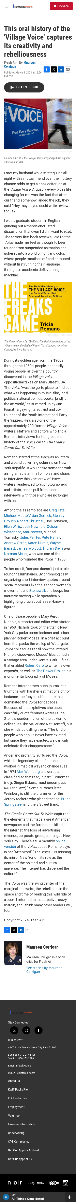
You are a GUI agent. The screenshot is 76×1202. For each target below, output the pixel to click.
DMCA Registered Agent (21, 1073)
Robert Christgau (30, 521)
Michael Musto (16, 515)
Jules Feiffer (30, 537)
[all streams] (70, 1197)
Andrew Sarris (15, 543)
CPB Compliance (18, 1141)
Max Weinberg (28, 771)
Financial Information (21, 1124)
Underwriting (16, 1133)
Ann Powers (32, 532)
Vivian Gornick (39, 515)
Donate (63, 6)
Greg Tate (57, 510)
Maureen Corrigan (42, 947)
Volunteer (14, 1115)
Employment (16, 1107)
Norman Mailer (15, 554)
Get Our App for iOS (20, 1159)
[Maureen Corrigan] (13, 953)
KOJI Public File (17, 1098)
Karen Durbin (38, 543)
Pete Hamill (51, 537)
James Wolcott (28, 548)
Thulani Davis (53, 548)
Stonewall (37, 590)
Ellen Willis (12, 526)
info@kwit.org (23, 1065)
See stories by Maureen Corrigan (44, 970)
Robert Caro (34, 665)
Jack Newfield (33, 526)
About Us (14, 1080)
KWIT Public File (18, 1089)
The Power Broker (50, 671)
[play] (6, 1197)
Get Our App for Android (23, 1150)
